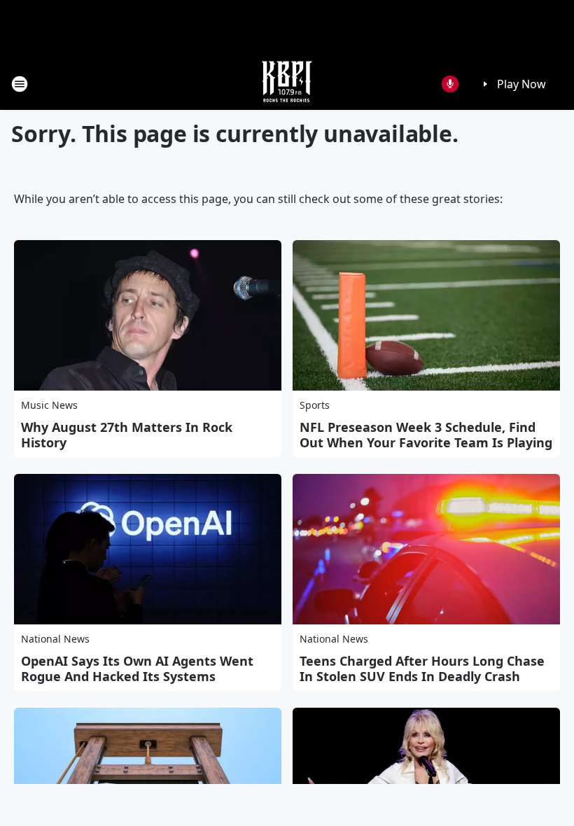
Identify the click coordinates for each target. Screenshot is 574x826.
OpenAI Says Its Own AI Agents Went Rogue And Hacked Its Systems (137, 668)
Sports (315, 405)
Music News (49, 405)
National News (55, 638)
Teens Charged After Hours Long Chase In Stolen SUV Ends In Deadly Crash (422, 668)
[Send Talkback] (450, 84)
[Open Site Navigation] (19, 84)
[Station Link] (287, 83)
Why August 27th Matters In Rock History (126, 434)
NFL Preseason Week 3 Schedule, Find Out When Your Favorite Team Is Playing (426, 434)
